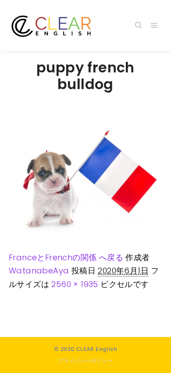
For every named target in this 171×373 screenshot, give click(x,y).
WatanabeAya (39, 270)
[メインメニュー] (154, 25)
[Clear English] (52, 25)
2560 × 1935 (74, 284)
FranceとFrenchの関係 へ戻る (66, 257)
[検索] (138, 25)
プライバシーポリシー (85, 360)
